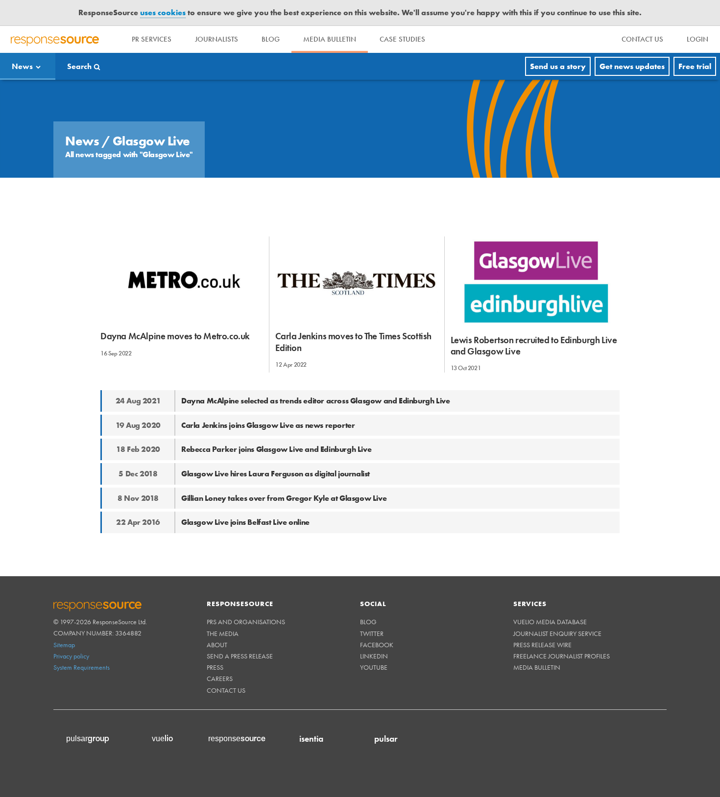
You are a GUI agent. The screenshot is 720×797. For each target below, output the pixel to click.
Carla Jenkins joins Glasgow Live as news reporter (268, 425)
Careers (220, 678)
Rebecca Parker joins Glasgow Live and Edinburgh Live (276, 449)
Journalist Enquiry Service (557, 633)
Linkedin (374, 656)
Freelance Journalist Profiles (561, 656)
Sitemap (64, 644)
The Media (223, 633)
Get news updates (632, 66)
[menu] (642, 39)
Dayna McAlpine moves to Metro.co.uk (175, 336)
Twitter (372, 633)
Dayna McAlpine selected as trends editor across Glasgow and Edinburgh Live (315, 401)
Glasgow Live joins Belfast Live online (245, 522)
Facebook (376, 644)
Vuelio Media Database (550, 621)
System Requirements (81, 667)
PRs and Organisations (246, 621)
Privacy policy (71, 656)
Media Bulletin (329, 39)
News (22, 66)
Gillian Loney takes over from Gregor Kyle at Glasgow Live (283, 498)
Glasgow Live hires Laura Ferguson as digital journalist (275, 474)
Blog (271, 39)
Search (79, 66)
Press (215, 667)
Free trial (694, 66)
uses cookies (163, 12)
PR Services (151, 39)
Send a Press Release (240, 656)
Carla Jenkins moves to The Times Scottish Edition (353, 341)
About (217, 644)
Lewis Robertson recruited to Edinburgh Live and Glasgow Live (534, 345)
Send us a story (558, 66)
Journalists (216, 39)
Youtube (373, 667)
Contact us (226, 690)
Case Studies (402, 39)
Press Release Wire (542, 644)
